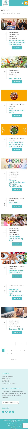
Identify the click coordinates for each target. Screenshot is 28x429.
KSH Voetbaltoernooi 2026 (16, 110)
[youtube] (13, 412)
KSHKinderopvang (14, 32)
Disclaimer (14, 428)
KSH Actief (14, 203)
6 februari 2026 (15, 234)
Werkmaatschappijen (13, 424)
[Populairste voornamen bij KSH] (14, 220)
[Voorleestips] (14, 62)
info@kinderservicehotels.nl (9, 383)
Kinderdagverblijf (12, 36)
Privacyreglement (13, 426)
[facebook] (3, 412)
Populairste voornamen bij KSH (16, 239)
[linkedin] (6, 412)
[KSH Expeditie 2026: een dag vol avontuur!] (14, 129)
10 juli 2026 (14, 38)
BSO (18, 34)
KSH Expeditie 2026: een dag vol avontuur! (16, 144)
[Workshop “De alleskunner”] (14, 258)
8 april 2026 (14, 177)
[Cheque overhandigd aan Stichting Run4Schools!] (14, 163)
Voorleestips (15, 78)
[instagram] (10, 412)
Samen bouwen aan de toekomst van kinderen (17, 42)
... (20, 353)
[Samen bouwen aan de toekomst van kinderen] (14, 24)
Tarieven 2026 (16, 329)
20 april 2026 (12, 106)
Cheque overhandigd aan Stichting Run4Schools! (17, 183)
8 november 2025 (15, 326)
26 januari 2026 (12, 268)
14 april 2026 (12, 140)
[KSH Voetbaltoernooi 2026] (14, 95)
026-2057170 (5, 382)
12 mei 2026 (14, 76)
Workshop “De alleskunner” (16, 271)
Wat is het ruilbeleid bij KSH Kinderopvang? (16, 292)
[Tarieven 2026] (14, 312)
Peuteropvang (13, 34)
